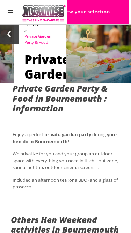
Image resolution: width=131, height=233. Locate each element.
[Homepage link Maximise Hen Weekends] (44, 12)
